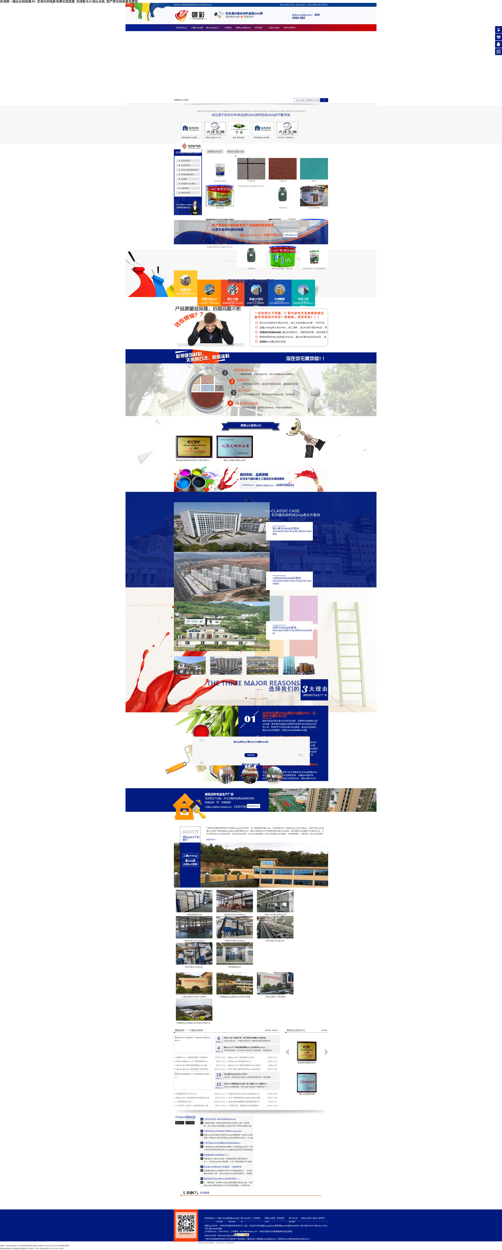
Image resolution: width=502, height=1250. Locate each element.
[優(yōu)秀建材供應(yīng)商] (234, 447)
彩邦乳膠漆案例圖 (262, 677)
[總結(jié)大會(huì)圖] (250, 781)
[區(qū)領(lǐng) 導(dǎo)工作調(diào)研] (226, 781)
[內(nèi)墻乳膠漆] (314, 206)
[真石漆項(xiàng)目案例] (190, 674)
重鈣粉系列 (185, 193)
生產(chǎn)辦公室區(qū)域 (275, 914)
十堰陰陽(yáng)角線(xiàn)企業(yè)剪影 (234, 997)
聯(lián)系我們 (322, 5)
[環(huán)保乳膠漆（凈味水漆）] (283, 267)
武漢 (265, 1231)
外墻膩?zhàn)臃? (188, 184)
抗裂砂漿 (185, 188)
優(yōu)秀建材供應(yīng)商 (235, 460)
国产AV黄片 (30, 1248)
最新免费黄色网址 (6, 1248)
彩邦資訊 (258, 28)
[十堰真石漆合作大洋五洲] (215, 128)
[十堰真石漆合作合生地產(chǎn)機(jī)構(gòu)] (191, 146)
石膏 (183, 197)
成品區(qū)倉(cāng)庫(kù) (234, 914)
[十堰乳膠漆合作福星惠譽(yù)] (191, 128)
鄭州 (281, 1231)
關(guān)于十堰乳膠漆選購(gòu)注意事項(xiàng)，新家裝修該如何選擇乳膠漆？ (246, 1047)
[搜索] (324, 100)
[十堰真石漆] (251, 179)
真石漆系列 (185, 165)
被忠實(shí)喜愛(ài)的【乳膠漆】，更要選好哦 (222, 1167)
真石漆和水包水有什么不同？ (236, 1074)
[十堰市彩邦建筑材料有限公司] (191, 23)
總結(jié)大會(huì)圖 (251, 764)
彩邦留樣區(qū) (234, 967)
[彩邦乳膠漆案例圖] (262, 674)
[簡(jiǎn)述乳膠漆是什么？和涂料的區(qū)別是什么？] (193, 1081)
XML (207, 1228)
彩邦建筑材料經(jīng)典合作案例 (296, 515)
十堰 (261, 1231)
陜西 (290, 1231)
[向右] (287, 1051)
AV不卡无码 (59, 1248)
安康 (273, 1231)
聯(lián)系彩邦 (289, 28)
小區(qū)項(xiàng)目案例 (287, 578)
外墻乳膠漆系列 (187, 174)
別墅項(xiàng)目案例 (284, 627)
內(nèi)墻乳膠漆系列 (189, 170)
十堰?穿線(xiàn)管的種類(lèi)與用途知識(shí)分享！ (223, 1143)
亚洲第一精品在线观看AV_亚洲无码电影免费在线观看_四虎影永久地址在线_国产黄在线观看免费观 (34, 1246)
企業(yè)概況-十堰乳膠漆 (275, 997)
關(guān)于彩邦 (191, 838)
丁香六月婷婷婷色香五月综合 (45, 1248)
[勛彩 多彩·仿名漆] (220, 179)
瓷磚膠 (184, 179)
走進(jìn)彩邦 (274, 28)
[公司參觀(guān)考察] (274, 781)
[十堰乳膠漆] (251, 64)
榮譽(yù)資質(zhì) (243, 28)
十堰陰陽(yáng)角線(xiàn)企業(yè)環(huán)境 (194, 1023)
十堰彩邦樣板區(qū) (194, 914)
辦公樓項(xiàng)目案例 (286, 528)
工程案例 (228, 28)
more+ (251, 685)
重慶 (277, 1231)
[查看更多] (190, 872)
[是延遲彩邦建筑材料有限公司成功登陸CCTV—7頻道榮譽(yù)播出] (194, 447)
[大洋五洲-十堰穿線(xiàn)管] (287, 128)
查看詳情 (251, 755)
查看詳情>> (211, 839)
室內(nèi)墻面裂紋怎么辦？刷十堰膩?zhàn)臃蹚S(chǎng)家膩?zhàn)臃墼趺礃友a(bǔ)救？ (246, 1084)
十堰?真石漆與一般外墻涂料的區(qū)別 (220, 1119)
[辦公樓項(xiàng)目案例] (222, 551)
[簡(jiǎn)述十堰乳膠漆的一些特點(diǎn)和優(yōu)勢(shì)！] (193, 1044)
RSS (325, 1226)
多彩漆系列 (185, 161)
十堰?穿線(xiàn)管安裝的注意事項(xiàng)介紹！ (223, 1131)
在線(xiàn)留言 (300, 5)
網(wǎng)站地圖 (215, 1228)
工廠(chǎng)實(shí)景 (190, 856)
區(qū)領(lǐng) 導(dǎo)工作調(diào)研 (251, 742)
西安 (269, 1231)
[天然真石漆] (283, 206)
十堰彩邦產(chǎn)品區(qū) (194, 941)
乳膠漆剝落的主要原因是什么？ (216, 1155)
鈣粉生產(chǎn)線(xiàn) (275, 941)
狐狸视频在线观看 (19, 1248)
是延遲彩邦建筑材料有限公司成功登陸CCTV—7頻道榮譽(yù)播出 (202, 460)
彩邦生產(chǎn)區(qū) (194, 967)
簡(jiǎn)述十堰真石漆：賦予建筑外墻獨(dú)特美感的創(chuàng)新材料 (246, 1038)
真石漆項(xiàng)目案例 (190, 677)
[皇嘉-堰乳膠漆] (239, 128)
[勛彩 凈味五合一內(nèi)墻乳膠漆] (314, 267)
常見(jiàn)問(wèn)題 (287, 5)
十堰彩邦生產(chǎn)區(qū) (235, 941)
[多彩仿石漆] (220, 206)
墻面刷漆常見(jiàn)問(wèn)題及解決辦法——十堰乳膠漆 (223, 1179)
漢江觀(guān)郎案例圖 (299, 677)
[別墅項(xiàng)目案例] (222, 650)
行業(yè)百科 (196, 1030)
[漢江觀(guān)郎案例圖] (299, 674)
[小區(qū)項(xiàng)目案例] (222, 601)
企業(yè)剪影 (190, 864)
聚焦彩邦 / (181, 1030)
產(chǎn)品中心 (212, 28)
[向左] (326, 1051)
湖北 (286, 1231)
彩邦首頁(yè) (181, 28)
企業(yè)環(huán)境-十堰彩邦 (194, 997)
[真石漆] (314, 179)
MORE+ (268, 1030)
